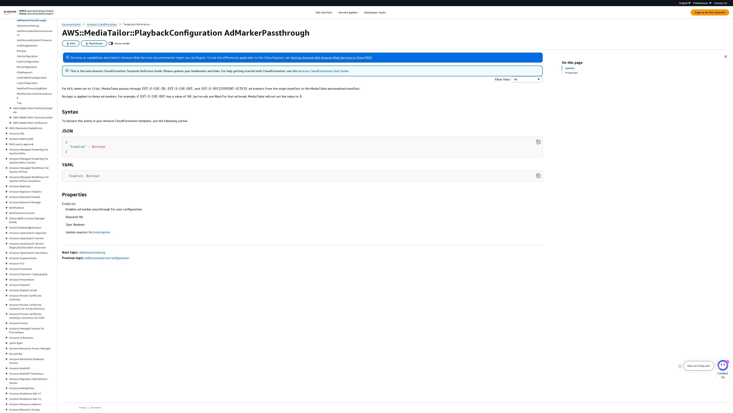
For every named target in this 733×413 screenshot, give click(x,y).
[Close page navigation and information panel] (725, 57)
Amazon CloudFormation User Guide (323, 71)
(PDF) (368, 57)
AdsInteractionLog (92, 252)
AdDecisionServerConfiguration (107, 258)
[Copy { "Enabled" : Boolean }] (538, 142)
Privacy (83, 407)
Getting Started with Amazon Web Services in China (327, 57)
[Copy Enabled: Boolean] (538, 175)
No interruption (99, 232)
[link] (136, 24)
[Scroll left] (312, 12)
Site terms (95, 407)
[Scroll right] (388, 12)
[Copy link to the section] (59, 112)
